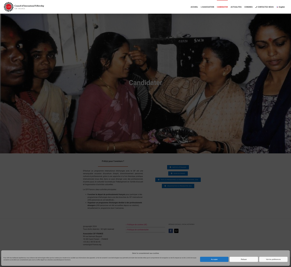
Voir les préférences (273, 259)
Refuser (244, 259)
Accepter (214, 259)
